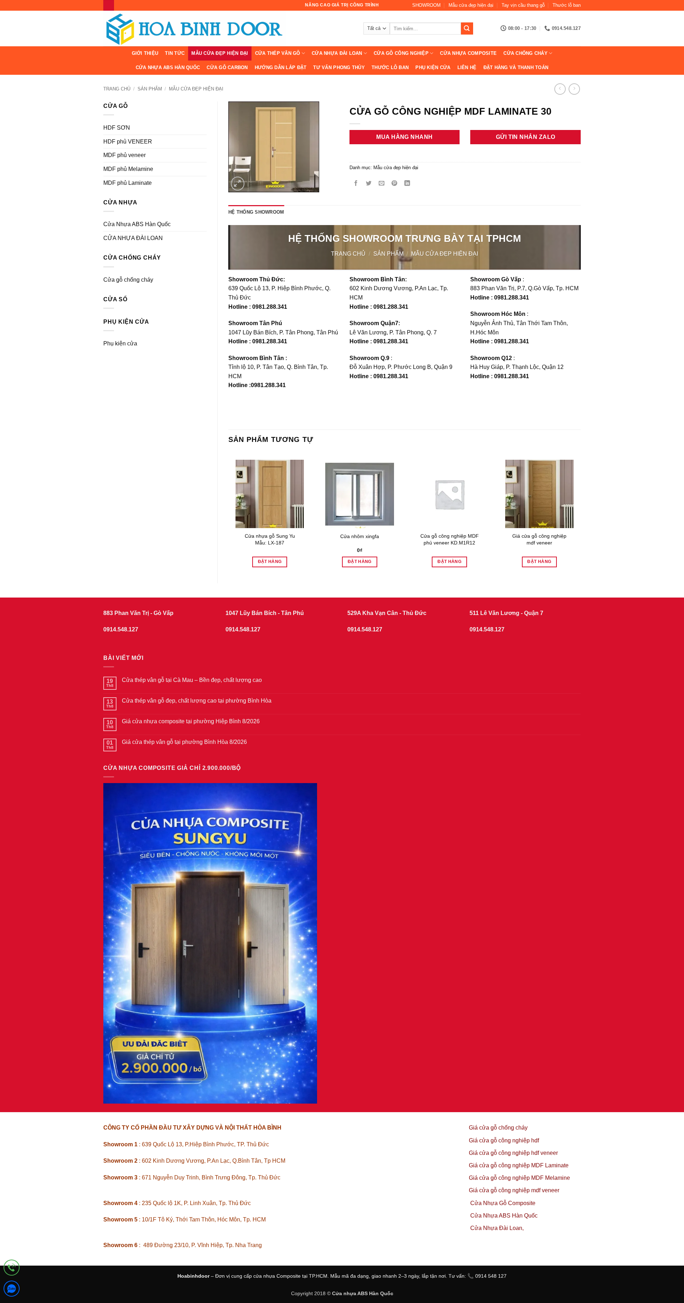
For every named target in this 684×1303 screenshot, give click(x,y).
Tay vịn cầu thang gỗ (523, 5)
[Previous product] (574, 88)
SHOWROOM (426, 5)
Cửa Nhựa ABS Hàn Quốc (168, 67)
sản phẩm (150, 89)
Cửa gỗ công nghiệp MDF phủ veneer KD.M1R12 (449, 539)
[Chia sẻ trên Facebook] (356, 184)
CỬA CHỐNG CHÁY (525, 53)
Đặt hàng (270, 561)
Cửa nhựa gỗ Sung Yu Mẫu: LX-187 (270, 539)
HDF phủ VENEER (127, 142)
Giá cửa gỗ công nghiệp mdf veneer (539, 539)
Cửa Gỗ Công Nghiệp (401, 53)
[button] (238, 184)
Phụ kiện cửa (432, 67)
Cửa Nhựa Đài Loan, (497, 1228)
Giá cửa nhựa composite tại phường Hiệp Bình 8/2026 (191, 721)
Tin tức (175, 53)
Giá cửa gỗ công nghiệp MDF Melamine (519, 1178)
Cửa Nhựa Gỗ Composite (503, 1203)
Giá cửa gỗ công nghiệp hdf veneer (513, 1153)
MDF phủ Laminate (127, 183)
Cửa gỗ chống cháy (128, 280)
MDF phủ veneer (124, 155)
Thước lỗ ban (567, 5)
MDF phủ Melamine (128, 169)
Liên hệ (467, 67)
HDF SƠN (116, 128)
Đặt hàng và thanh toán (516, 67)
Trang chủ (116, 89)
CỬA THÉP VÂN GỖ (277, 53)
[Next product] (559, 88)
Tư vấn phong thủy (338, 67)
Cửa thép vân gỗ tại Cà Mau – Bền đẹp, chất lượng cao (192, 680)
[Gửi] (467, 28)
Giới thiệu (145, 53)
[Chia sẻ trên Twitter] (368, 184)
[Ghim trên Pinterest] (394, 184)
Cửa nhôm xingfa (359, 536)
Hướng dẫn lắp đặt (280, 67)
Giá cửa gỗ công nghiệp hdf (504, 1140)
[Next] (580, 512)
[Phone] (12, 1269)
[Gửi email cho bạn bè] (381, 184)
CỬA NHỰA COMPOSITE (468, 53)
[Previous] (228, 512)
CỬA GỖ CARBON (227, 67)
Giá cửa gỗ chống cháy (498, 1128)
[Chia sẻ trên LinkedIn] (407, 184)
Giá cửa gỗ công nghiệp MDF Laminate (519, 1165)
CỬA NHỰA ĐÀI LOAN (337, 53)
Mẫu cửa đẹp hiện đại (471, 5)
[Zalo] (12, 1290)
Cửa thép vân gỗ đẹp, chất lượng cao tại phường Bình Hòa (196, 701)
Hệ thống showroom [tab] (256, 212)
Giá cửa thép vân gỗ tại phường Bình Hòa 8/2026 (184, 742)
